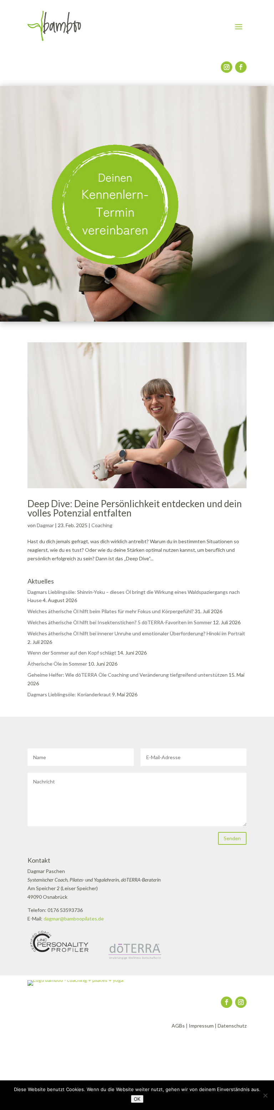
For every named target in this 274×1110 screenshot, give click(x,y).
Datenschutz (232, 1026)
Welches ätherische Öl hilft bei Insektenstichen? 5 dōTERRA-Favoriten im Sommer (119, 622)
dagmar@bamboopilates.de (74, 918)
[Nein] (265, 1095)
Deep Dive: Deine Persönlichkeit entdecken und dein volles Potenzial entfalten (134, 508)
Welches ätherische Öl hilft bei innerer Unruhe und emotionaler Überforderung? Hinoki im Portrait (136, 633)
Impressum (201, 1026)
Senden (232, 838)
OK (137, 1099)
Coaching (101, 525)
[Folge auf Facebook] (241, 67)
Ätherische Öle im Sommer (57, 664)
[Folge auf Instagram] (226, 67)
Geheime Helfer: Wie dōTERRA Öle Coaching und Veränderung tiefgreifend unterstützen (127, 675)
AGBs (178, 1026)
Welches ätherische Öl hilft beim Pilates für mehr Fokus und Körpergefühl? (110, 611)
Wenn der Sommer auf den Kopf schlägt (71, 653)
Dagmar (45, 525)
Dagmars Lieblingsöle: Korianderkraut (69, 694)
